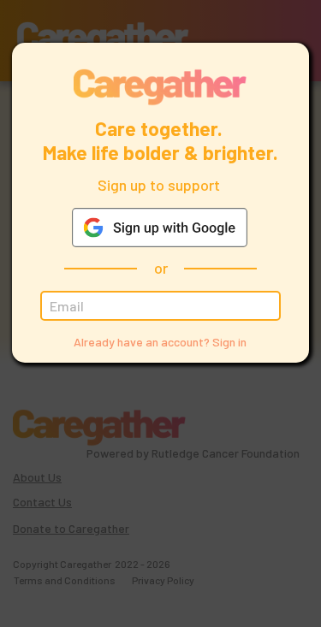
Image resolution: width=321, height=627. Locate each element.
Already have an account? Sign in (160, 341)
